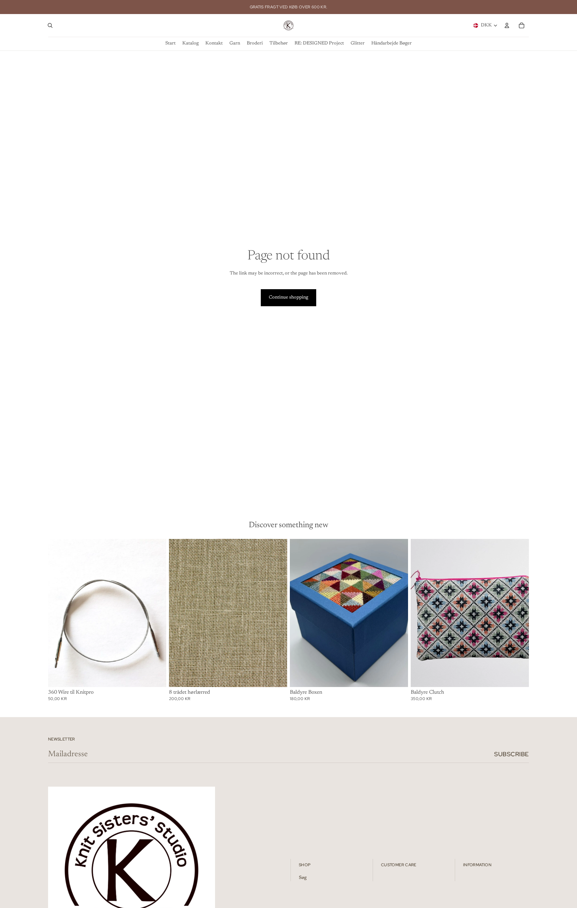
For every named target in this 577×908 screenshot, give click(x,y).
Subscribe (511, 754)
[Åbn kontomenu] (507, 25)
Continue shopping (288, 297)
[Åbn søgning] (50, 25)
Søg (303, 878)
